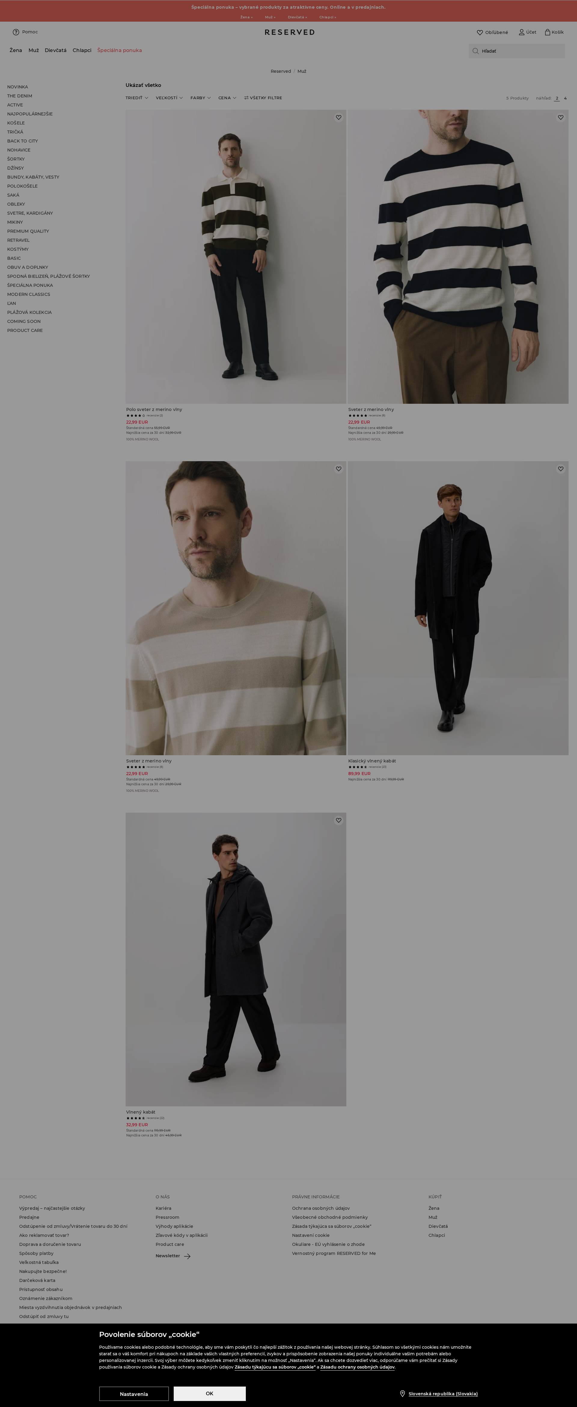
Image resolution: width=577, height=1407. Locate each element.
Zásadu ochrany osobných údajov (357, 1367)
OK (209, 1393)
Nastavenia (134, 1394)
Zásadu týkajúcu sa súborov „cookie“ (275, 1367)
